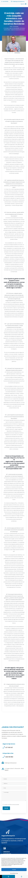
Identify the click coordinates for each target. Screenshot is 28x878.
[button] (26, 855)
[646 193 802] (21, 876)
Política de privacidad (14, 804)
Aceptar (14, 869)
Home (11, 26)
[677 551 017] (8, 876)
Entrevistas (15, 26)
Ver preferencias (14, 873)
